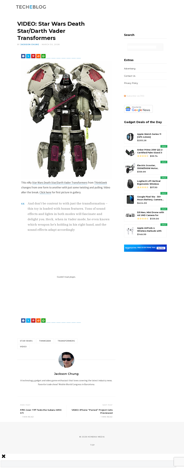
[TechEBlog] (31, 7)
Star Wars (26, 341)
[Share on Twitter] (28, 56)
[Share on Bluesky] (53, 56)
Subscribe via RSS (135, 96)
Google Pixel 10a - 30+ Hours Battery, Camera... (150, 198)
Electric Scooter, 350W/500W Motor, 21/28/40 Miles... (147, 167)
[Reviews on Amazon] (143, 156)
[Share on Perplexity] (73, 56)
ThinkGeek (100, 182)
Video (23, 347)
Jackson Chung (29, 44)
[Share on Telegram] (48, 56)
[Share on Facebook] (23, 56)
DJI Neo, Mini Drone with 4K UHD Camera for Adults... (150, 214)
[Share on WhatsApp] (43, 56)
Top (92, 445)
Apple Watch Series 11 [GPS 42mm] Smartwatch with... (149, 135)
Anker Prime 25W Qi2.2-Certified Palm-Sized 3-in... (150, 151)
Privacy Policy (131, 83)
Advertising (129, 68)
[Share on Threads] (58, 56)
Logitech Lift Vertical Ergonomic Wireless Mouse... (148, 182)
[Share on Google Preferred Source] (78, 56)
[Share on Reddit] (38, 56)
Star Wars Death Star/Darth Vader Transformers (59, 182)
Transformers (66, 341)
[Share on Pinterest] (33, 56)
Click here (45, 192)
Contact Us (129, 76)
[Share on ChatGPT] (68, 56)
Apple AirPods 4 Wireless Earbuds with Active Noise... (149, 229)
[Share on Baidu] (63, 56)
